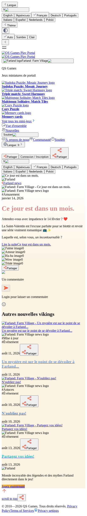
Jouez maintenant (13, 486)
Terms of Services (22, 510)
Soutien (60, 139)
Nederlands (36, 19)
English (7, 15)
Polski (50, 19)
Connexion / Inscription (34, 156)
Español (21, 19)
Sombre (21, 37)
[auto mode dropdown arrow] (5, 31)
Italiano (7, 19)
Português (70, 15)
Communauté (42, 139)
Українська (23, 15)
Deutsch (56, 15)
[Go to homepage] (43, 54)
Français (42, 15)
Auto (10, 37)
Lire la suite (26, 244)
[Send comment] (6, 288)
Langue (11, 5)
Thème (11, 25)
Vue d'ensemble (16, 126)
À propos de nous (17, 139)
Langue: (13, 145)
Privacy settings (48, 510)
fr (4, 9)
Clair (32, 37)
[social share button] (21, 497)
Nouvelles (12, 130)
